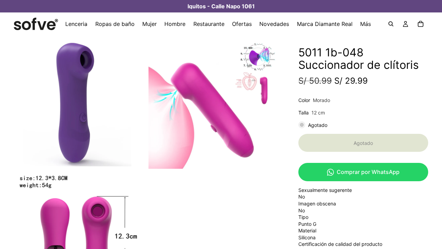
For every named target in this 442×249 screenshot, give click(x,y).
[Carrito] (420, 23)
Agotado (363, 143)
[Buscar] (390, 23)
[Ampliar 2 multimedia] (215, 102)
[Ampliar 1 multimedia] (80, 102)
